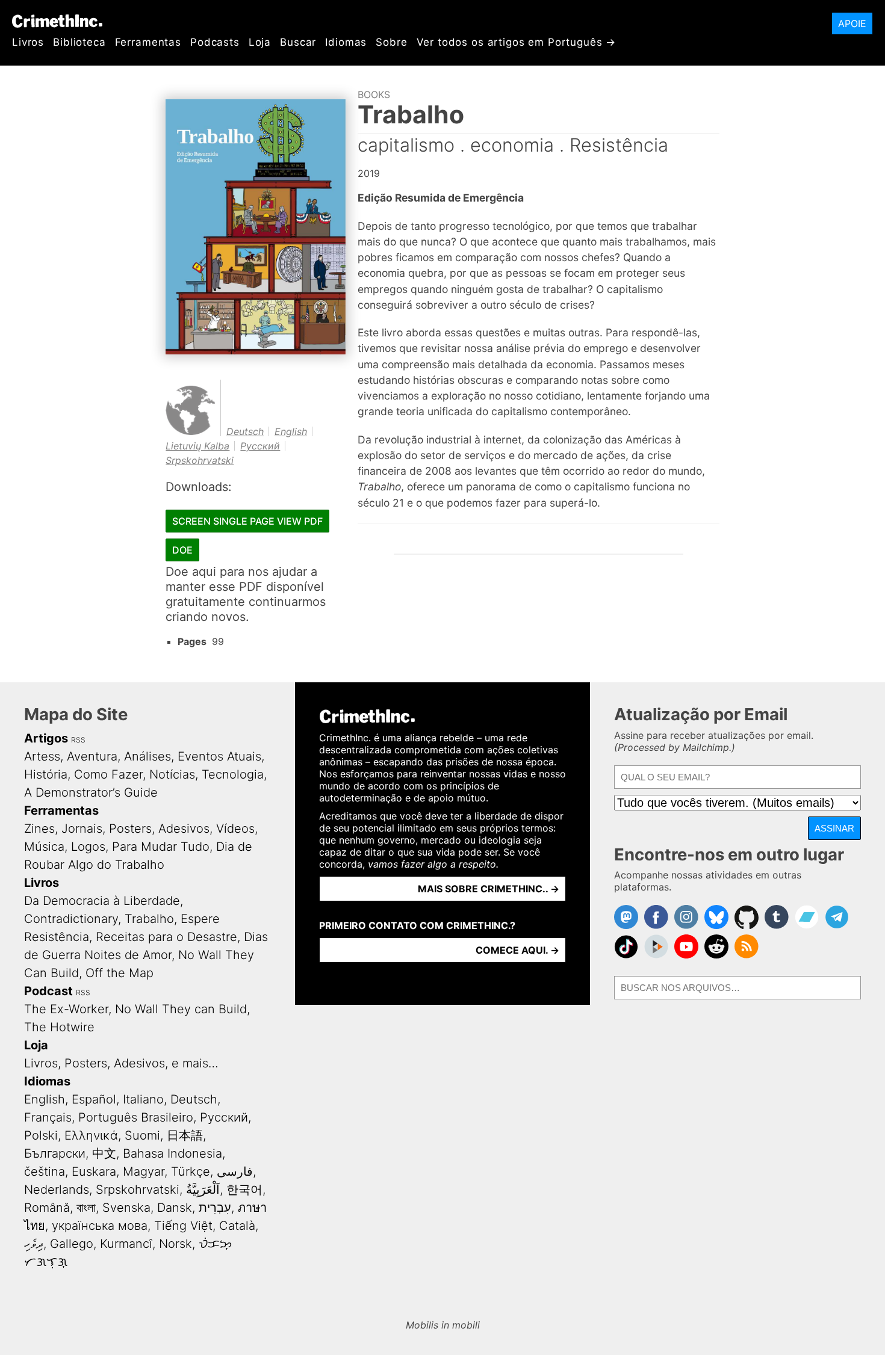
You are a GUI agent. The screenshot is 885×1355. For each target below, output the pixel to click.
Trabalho (149, 919)
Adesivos (184, 828)
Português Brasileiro (135, 1117)
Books (374, 94)
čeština (44, 1171)
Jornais (81, 828)
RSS (78, 739)
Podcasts (215, 42)
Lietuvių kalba (197, 446)
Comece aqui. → (517, 950)
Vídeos (235, 828)
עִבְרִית (215, 1207)
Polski (41, 1135)
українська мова (100, 1225)
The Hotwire (59, 1027)
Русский (260, 446)
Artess (42, 756)
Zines (39, 828)
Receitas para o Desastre (166, 937)
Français (48, 1117)
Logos (88, 846)
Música (44, 846)
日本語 (185, 1135)
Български (54, 1153)
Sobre (391, 42)
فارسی (235, 1171)
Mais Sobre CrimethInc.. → (488, 889)
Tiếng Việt (183, 1225)
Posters (130, 828)
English (291, 431)
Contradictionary (71, 919)
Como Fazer (108, 774)
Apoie (852, 23)
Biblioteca (79, 42)
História (45, 774)
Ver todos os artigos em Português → (516, 42)
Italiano (143, 1099)
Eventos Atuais (219, 756)
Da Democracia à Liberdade (102, 901)
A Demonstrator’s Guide (91, 792)
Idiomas (346, 42)
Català (237, 1225)
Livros (28, 42)
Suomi (142, 1135)
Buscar (298, 42)
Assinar (834, 828)
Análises (147, 756)
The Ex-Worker (66, 1009)
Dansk (174, 1207)
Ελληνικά (91, 1135)
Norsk (175, 1243)
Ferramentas (148, 42)
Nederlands (56, 1189)
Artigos (46, 738)
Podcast (48, 991)
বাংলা (86, 1207)
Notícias (172, 774)
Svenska (126, 1207)
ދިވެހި (33, 1243)
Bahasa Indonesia (172, 1153)
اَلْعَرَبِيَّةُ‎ (203, 1189)
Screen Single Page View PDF (247, 521)
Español (94, 1099)
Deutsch (245, 431)
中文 (104, 1153)
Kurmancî (126, 1243)
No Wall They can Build (181, 1009)
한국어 (244, 1189)
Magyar (143, 1171)
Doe (182, 550)
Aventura (92, 756)
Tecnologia (233, 774)
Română (47, 1207)
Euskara (94, 1171)
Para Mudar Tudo (161, 846)
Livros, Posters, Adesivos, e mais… (121, 1063)
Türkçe (190, 1171)
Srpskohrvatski (200, 460)
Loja (260, 42)
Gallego (71, 1243)
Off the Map (119, 973)
